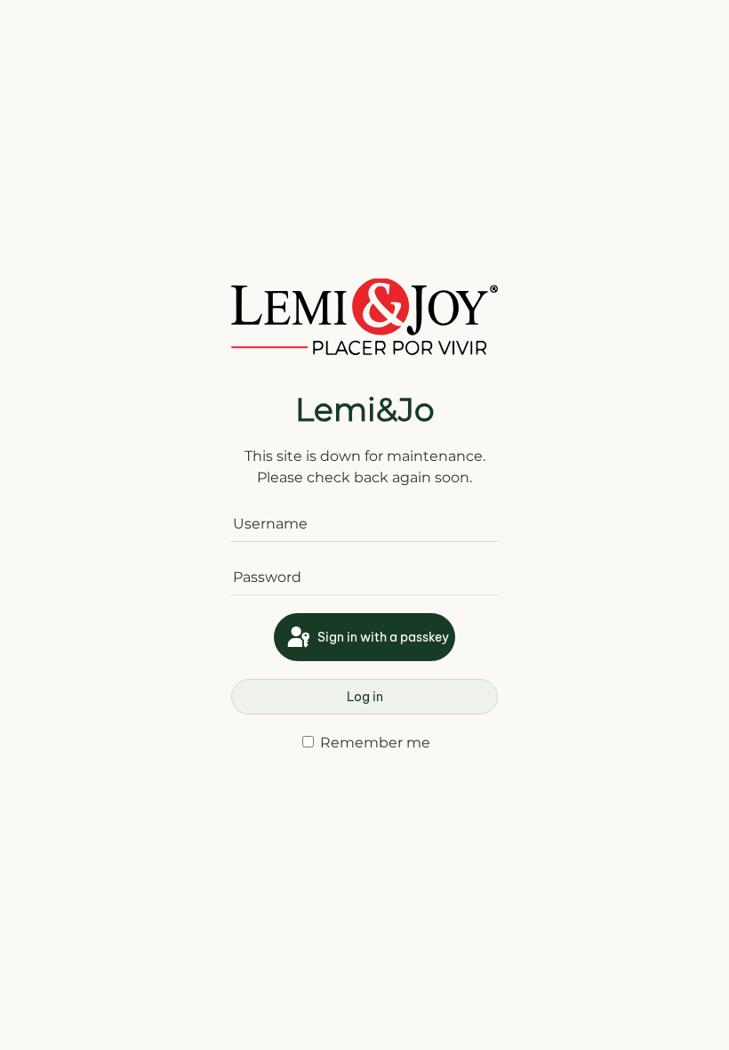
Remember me (373, 742)
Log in (365, 697)
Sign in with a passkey (382, 637)
